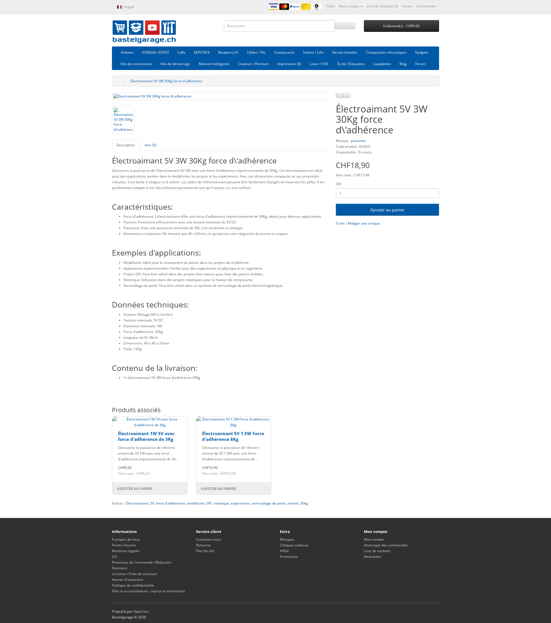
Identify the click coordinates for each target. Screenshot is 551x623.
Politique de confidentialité (133, 585)
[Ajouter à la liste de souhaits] (339, 95)
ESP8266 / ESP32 (155, 52)
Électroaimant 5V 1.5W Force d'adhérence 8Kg (233, 436)
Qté (339, 183)
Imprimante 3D (289, 63)
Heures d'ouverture (127, 579)
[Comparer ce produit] (346, 95)
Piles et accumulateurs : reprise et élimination (148, 591)
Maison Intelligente (214, 63)
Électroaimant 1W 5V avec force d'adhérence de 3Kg (146, 436)
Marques (287, 539)
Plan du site (205, 550)
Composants (284, 52)
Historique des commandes (386, 545)
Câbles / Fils (256, 52)
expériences (240, 503)
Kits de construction (136, 63)
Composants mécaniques (386, 52)
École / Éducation (351, 63)
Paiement (119, 568)
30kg (304, 503)
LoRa (181, 52)
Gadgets (421, 52)
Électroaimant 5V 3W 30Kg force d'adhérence (166, 81)
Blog (403, 63)
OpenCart (141, 611)
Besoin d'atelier (344, 52)
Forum (420, 63)
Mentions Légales (126, 550)
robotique (221, 503)
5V (152, 503)
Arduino (127, 52)
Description (126, 145)
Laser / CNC (319, 63)
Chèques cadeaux (294, 545)
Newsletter (372, 556)
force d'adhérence (170, 503)
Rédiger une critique (364, 223)
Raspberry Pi (228, 52)
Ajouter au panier (387, 210)
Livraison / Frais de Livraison (134, 573)
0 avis (340, 223)
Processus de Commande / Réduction (141, 562)
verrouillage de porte (269, 503)
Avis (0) (150, 145)
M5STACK (201, 52)
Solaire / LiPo (313, 52)
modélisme (196, 503)
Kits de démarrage (175, 63)
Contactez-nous (208, 539)
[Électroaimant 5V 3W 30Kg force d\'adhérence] (219, 96)
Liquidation (382, 63)
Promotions (289, 556)
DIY (209, 503)
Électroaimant (137, 503)
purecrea (358, 140)
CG (114, 556)
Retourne (203, 545)
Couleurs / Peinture (253, 63)
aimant (292, 503)
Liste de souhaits (377, 550)
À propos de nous (126, 539)
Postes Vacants (124, 545)
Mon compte (374, 539)
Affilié (284, 550)
